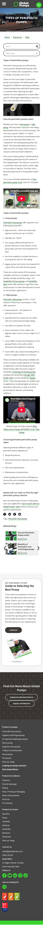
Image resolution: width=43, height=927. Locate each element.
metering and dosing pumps (23, 372)
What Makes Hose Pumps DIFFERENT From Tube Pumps (21, 429)
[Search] (37, 46)
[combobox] (19, 46)
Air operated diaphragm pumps (15, 739)
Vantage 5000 (29, 375)
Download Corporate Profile (21, 697)
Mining (5, 788)
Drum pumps (7, 754)
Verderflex (6, 829)
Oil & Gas (6, 799)
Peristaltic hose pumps (12, 222)
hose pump (24, 124)
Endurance (6, 836)
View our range (8, 762)
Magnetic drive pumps (11, 746)
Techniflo (6, 821)
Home (7, 37)
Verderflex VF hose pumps (14, 281)
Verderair (6, 825)
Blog (27, 37)
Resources (17, 37)
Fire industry (7, 803)
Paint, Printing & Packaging (13, 791)
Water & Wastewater (10, 795)
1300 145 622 (7, 855)
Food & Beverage (9, 784)
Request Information (21, 704)
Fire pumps (6, 758)
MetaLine (6, 833)
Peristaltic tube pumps (12, 299)
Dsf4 (11, 378)
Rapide (32, 378)
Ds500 (5, 378)
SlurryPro (6, 814)
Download (13, 630)
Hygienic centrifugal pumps (13, 735)
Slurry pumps (7, 743)
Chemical (6, 780)
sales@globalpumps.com (12, 851)
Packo (4, 817)
